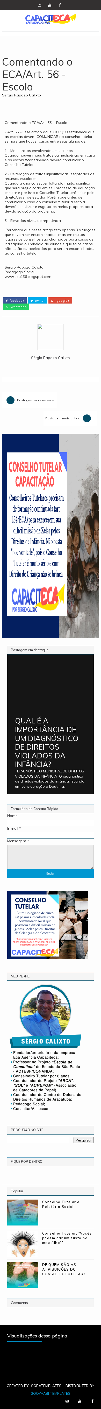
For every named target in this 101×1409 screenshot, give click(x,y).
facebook (16, 300)
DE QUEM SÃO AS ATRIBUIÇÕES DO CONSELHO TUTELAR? (64, 1269)
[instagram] (40, 5)
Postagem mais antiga (62, 418)
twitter (39, 300)
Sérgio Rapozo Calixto (21, 95)
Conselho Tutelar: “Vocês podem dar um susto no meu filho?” (67, 1238)
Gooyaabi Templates (50, 1393)
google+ (62, 300)
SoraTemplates (46, 1385)
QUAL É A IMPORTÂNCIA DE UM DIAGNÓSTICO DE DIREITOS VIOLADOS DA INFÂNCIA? (46, 742)
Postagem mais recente (35, 400)
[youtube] (50, 5)
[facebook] (60, 5)
